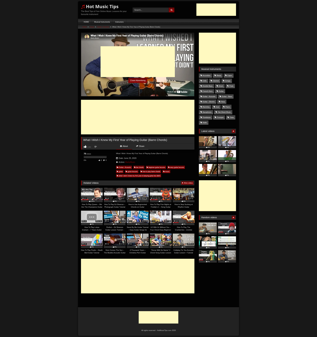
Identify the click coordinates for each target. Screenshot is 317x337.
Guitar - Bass (227, 96)
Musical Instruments (102, 22)
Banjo (219, 75)
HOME (86, 22)
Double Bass (207, 86)
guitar (121, 171)
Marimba (206, 107)
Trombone (207, 117)
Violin (205, 123)
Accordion (206, 75)
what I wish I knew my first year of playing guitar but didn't (139, 176)
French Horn (207, 91)
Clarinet (216, 81)
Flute (231, 86)
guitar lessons (133, 171)
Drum (221, 86)
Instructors (119, 22)
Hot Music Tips (102, 6)
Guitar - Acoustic (103, 27)
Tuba (232, 117)
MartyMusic (130, 162)
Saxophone (207, 112)
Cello (205, 81)
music (167, 171)
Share (141, 146)
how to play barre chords (151, 171)
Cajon (229, 75)
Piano (227, 107)
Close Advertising (137, 80)
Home (84, 27)
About (125, 146)
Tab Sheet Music (224, 112)
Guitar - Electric (209, 102)
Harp (223, 102)
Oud (217, 107)
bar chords (140, 167)
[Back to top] (309, 329)
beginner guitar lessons (157, 167)
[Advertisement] (216, 9)
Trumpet (220, 117)
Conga (227, 81)
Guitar (92, 27)
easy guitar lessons (177, 167)
